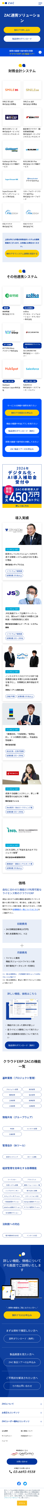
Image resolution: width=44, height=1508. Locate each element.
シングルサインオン (12, 1191)
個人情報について (27, 1431)
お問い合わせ (22, 1461)
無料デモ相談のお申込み (22, 412)
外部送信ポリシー (27, 1436)
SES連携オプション (12, 1213)
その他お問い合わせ (22, 1386)
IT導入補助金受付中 (22, 486)
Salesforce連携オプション (12, 1207)
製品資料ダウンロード (22, 38)
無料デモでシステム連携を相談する (22, 253)
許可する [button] (22, 1503)
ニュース (5, 1441)
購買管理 (12, 1095)
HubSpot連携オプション (32, 1202)
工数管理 (12, 1100)
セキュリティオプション (12, 1196)
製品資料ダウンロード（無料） (22, 430)
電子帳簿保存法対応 (12, 1235)
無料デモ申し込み (22, 29)
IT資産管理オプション (12, 1202)
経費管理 (32, 1100)
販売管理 (32, 1089)
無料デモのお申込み (22, 1315)
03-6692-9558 (24, 1472)
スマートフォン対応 (31, 1196)
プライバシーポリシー (11, 1497)
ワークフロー (12, 1179)
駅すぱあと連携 (32, 1191)
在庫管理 (32, 1106)
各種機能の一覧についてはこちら (25, 909)
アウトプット (32, 1179)
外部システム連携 (12, 1185)
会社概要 (5, 1431)
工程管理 (12, 1106)
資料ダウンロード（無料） (22, 1338)
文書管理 (12, 1134)
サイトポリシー (7, 1436)
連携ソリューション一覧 (32, 1185)
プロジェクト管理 (12, 1089)
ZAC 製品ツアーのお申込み (22, 448)
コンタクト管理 (32, 1129)
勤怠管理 (32, 1095)
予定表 (12, 1129)
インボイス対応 (32, 1235)
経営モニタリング (12, 1157)
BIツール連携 (32, 1157)
